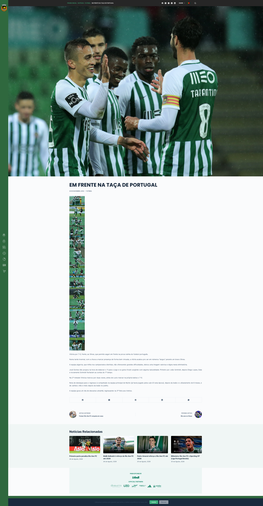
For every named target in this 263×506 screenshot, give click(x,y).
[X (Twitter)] (165, 3)
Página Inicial (72, 3)
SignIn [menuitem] (181, 3)
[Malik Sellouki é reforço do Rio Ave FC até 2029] (118, 444)
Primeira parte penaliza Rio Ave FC (83, 456)
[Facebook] (162, 3)
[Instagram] (168, 3)
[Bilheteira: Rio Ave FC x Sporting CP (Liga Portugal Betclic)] (186, 444)
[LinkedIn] (175, 3)
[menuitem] (188, 3)
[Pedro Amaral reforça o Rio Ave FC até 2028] (152, 444)
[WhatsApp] (188, 400)
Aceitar (154, 502)
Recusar (163, 502)
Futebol (88, 3)
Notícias (81, 3)
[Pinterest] (135, 400)
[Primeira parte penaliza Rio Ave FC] (84, 444)
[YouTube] (171, 3)
